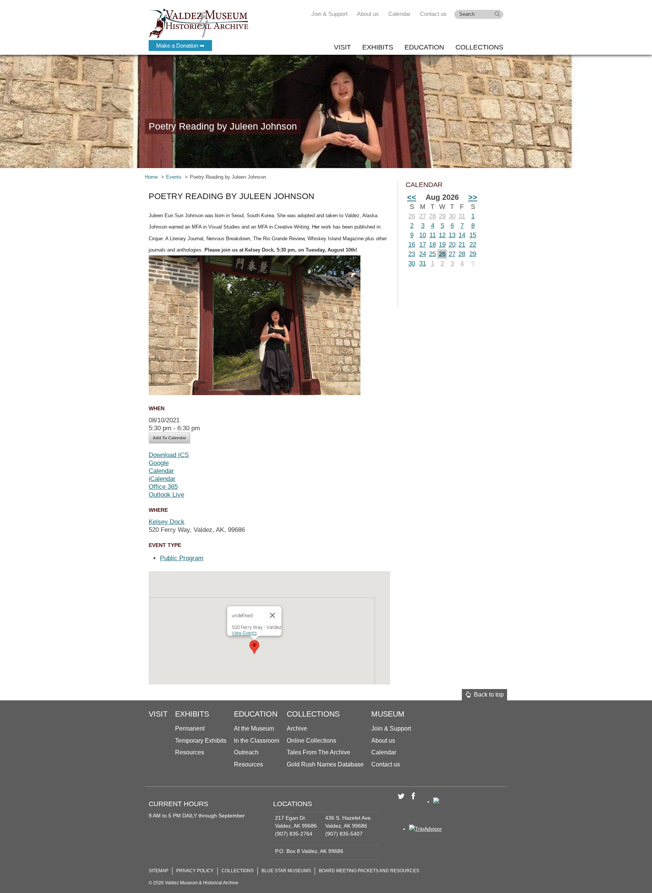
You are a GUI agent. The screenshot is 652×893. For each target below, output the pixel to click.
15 (472, 235)
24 (422, 254)
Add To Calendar (169, 438)
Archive (297, 728)
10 (422, 235)
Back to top (487, 694)
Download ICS (169, 455)
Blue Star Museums (286, 870)
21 (461, 244)
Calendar (399, 14)
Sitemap (158, 870)
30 (452, 216)
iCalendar (162, 478)
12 (442, 235)
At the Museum (254, 728)
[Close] (272, 615)
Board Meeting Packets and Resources (369, 870)
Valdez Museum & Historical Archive (199, 23)
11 (432, 235)
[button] (254, 647)
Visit (342, 47)
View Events (244, 633)
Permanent (190, 728)
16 (411, 244)
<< (411, 197)
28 (432, 216)
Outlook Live (166, 494)
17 (422, 244)
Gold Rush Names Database (325, 764)
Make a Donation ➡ (180, 45)
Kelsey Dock (167, 521)
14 (461, 235)
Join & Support (329, 14)
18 (432, 244)
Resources (189, 752)
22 (472, 244)
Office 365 (163, 486)
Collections (479, 47)
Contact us (433, 14)
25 (432, 254)
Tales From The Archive (318, 752)
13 (452, 235)
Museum (387, 714)
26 (411, 216)
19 (442, 244)
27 (422, 216)
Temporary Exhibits (200, 740)
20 (452, 244)
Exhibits (377, 47)
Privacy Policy (195, 870)
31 (461, 216)
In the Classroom (256, 740)
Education (424, 47)
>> (472, 197)
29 (442, 216)
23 (411, 254)
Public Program (181, 558)
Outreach (246, 752)
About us (368, 14)
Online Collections (311, 740)
